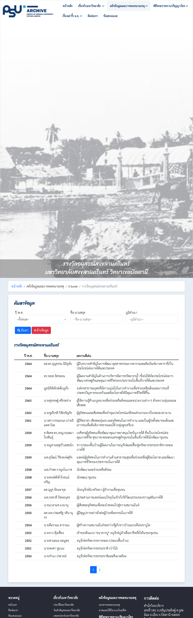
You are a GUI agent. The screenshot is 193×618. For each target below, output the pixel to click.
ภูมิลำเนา (131, 312)
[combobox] (41, 319)
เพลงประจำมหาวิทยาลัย (66, 615)
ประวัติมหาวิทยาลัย (64, 604)
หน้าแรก (12, 604)
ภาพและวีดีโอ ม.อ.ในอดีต (112, 610)
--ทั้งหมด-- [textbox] (22, 319)
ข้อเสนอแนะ (110, 16)
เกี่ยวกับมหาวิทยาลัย (90, 6)
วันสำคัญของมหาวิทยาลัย (67, 610)
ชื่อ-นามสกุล (77, 312)
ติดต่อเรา (93, 16)
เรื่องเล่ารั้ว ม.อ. (71, 16)
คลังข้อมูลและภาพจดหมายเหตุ (128, 6)
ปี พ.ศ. (19, 312)
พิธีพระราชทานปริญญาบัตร (169, 6)
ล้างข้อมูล (42, 330)
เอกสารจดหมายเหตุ (109, 604)
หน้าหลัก (68, 6)
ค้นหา (24, 330)
